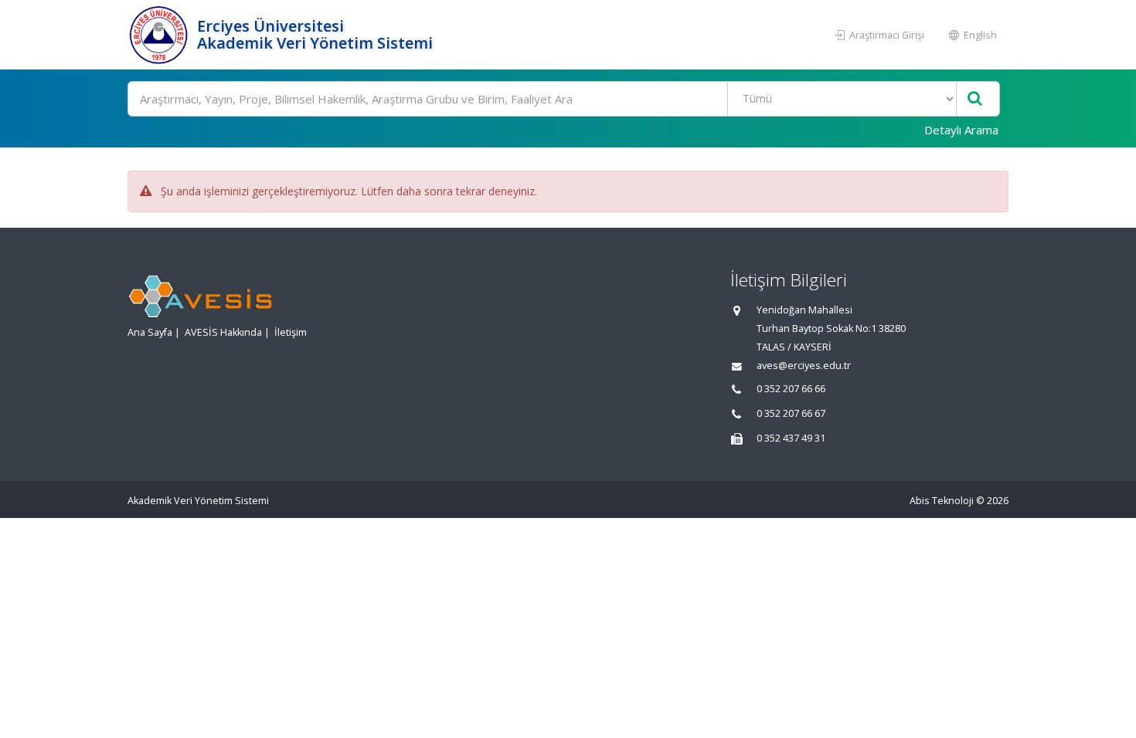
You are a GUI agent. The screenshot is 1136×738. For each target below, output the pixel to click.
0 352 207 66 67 (791, 413)
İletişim (290, 332)
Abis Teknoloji (942, 500)
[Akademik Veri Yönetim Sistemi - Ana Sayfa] (160, 34)
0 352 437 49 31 (791, 438)
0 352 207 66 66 (791, 388)
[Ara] (974, 99)
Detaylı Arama (961, 129)
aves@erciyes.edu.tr (804, 365)
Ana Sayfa (150, 332)
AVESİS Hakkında (223, 332)
